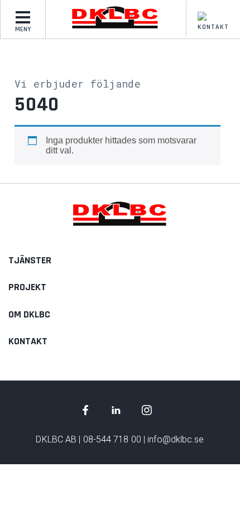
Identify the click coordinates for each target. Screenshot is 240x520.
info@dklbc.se (175, 439)
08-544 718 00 (112, 439)
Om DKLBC (29, 314)
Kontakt (213, 27)
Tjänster (29, 260)
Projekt (27, 287)
